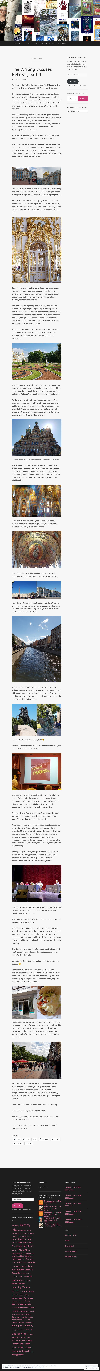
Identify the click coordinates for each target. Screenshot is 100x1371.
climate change (22, 1242)
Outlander (14, 1301)
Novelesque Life (49, 1201)
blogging (29, 1236)
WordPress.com (70, 1257)
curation (28, 1245)
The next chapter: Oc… (52, 1224)
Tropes (31, 1334)
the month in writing (17, 1319)
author (14, 1233)
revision (24, 1311)
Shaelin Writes (20, 1317)
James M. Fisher (49, 1218)
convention (29, 1242)
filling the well (16, 1256)
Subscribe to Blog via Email (77, 57)
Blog (28, 43)
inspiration (27, 1266)
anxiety (29, 1230)
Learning (16, 1287)
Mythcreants (28, 1291)
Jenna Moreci (26, 1273)
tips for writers (20, 1333)
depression (15, 1250)
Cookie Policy (40, 1367)
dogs (29, 1250)
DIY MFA (23, 1250)
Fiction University (27, 1253)
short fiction (29, 1317)
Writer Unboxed (20, 1351)
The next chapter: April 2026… (52, 1220)
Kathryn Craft (25, 1280)
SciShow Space (21, 1314)
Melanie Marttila (50, 1206)
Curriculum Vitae (40, 43)
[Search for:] (77, 98)
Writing (31, 1351)
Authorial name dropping (23, 1233)
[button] (24, 176)
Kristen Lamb (20, 1283)
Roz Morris (30, 1311)
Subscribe (72, 81)
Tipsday (28, 1329)
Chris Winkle (20, 1239)
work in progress (19, 1337)
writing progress (18, 1355)
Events (63, 43)
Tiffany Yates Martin (17, 1330)
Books (54, 43)
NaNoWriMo (16, 1295)
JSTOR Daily (24, 1277)
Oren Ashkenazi (26, 1298)
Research (17, 1311)
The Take (21, 1322)
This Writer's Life (29, 1322)
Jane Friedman (26, 1270)
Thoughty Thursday (22, 1325)
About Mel (18, 43)
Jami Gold (16, 1270)
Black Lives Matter (21, 1236)
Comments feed (70, 1251)
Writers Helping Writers (22, 1340)
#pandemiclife (15, 1225)
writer (28, 1337)
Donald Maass (16, 1253)
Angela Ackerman (21, 1230)
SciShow (14, 1314)
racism (18, 1307)
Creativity (17, 1246)
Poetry (27, 1301)
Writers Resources (22, 1347)
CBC (13, 1239)
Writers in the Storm (21, 1344)
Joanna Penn (15, 1276)
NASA (21, 1295)
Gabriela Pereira (27, 1256)
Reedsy (32, 1307)
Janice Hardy (17, 1273)
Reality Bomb (24, 1307)
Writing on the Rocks (53, 1226)
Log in (67, 1240)
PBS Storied (21, 1301)
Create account (70, 1235)
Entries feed (69, 1246)
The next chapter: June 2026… (52, 1203)
